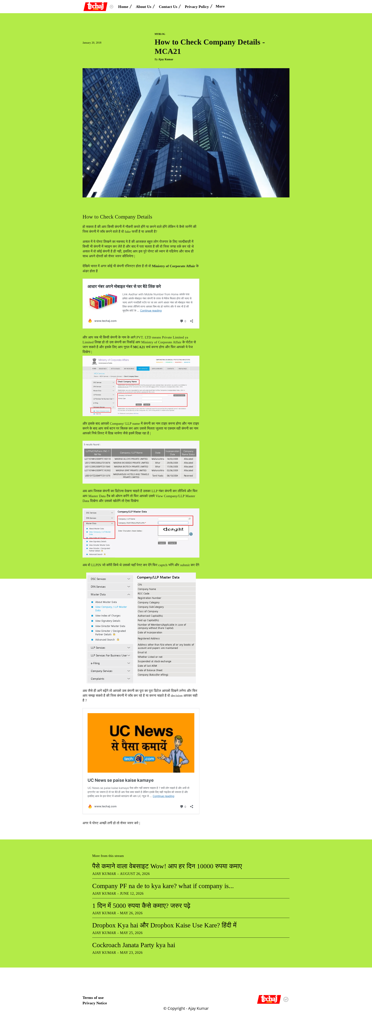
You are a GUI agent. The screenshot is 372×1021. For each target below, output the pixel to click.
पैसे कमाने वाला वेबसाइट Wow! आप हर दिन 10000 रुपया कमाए (167, 866)
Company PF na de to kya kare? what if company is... (163, 885)
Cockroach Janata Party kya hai (133, 945)
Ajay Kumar (165, 59)
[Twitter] (95, 50)
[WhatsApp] (113, 50)
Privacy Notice (95, 1003)
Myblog (160, 34)
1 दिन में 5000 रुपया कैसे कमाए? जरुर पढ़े (141, 905)
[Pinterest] (104, 50)
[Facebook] (86, 50)
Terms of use (93, 997)
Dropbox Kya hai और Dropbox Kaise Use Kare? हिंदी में (164, 925)
